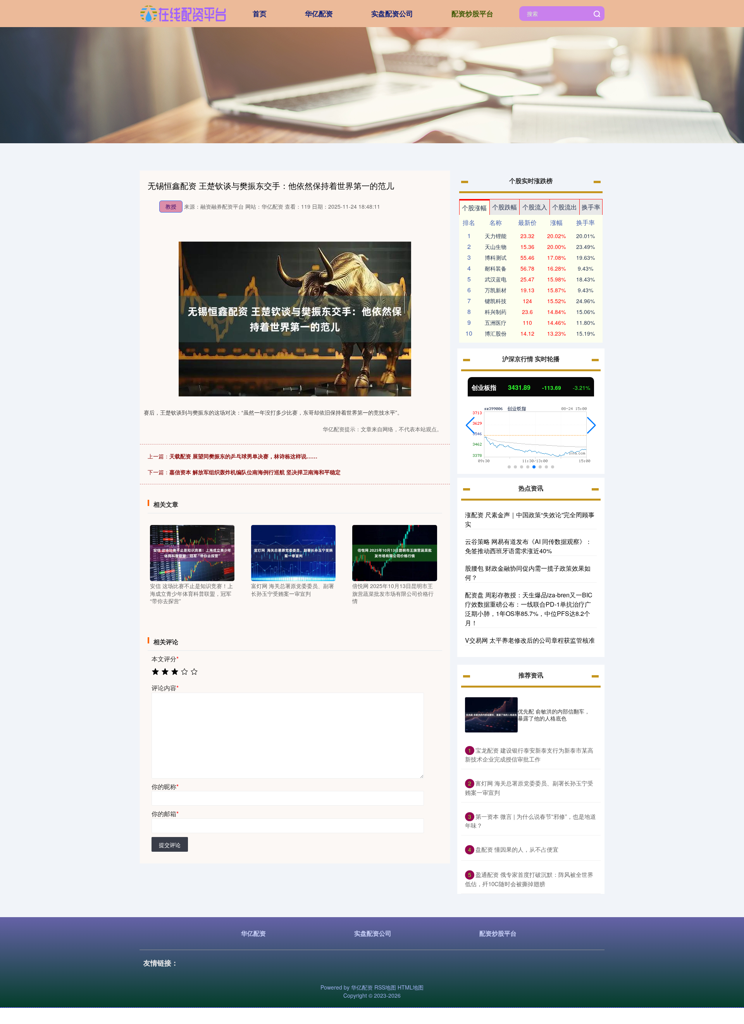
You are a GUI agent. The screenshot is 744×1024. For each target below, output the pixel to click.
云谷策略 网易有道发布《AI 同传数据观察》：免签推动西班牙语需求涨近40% (528, 546)
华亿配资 (319, 14)
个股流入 (534, 206)
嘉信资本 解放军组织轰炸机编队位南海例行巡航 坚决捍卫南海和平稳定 (255, 472)
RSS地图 (385, 987)
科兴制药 (495, 312)
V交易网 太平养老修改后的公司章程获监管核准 (530, 640)
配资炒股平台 (472, 14)
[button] (470, 425)
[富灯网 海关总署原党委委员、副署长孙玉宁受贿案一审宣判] (293, 552)
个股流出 (564, 206)
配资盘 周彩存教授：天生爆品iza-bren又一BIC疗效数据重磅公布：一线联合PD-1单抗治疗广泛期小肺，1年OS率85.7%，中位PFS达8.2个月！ (528, 608)
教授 (170, 206)
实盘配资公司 (392, 14)
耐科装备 (495, 268)
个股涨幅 (474, 207)
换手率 (591, 206)
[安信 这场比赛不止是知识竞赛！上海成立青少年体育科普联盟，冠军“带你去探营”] (192, 552)
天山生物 (495, 246)
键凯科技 (495, 301)
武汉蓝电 (495, 279)
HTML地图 (411, 987)
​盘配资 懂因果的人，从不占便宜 (516, 849)
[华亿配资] (183, 13)
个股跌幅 (504, 206)
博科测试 (495, 257)
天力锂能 (495, 236)
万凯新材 (495, 290)
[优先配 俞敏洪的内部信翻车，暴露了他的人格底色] (491, 714)
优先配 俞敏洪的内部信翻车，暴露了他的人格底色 (554, 714)
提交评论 (170, 845)
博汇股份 (495, 333)
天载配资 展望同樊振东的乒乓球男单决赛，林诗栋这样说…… (243, 456)
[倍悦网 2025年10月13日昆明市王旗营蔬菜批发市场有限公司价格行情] (394, 552)
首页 (260, 14)
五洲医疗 (495, 322)
